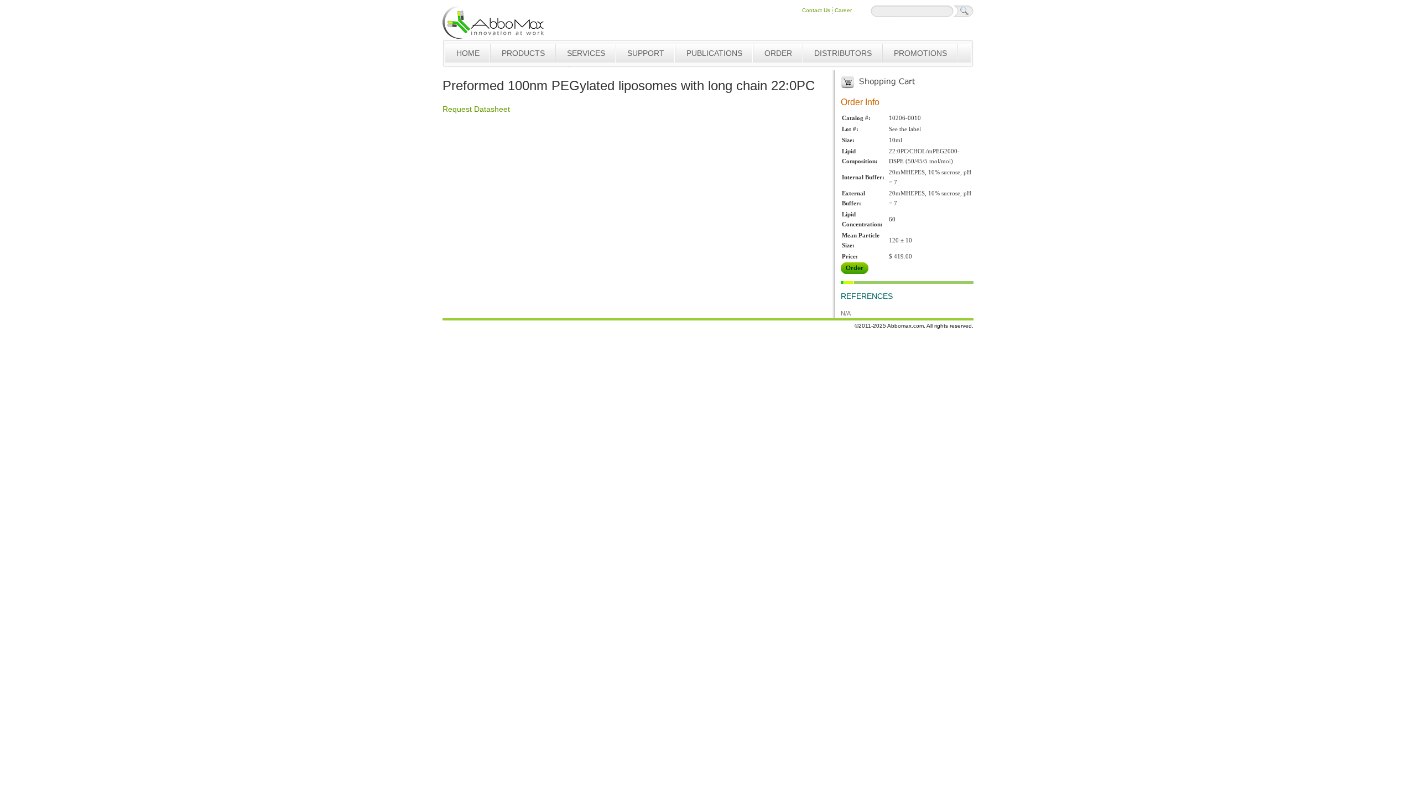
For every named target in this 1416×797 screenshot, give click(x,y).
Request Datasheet (476, 109)
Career (843, 10)
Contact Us (816, 10)
